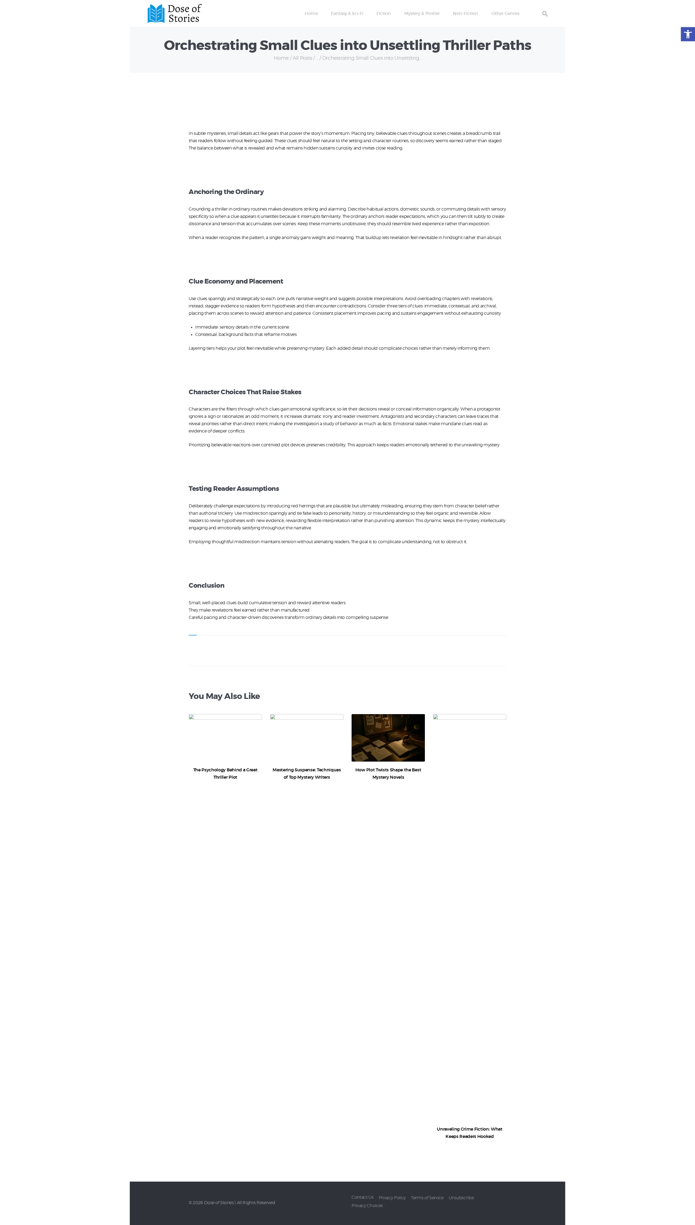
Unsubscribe (461, 1198)
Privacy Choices (367, 1206)
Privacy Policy (392, 1198)
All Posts (302, 58)
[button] (688, 34)
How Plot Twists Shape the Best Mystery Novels (388, 773)
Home (281, 58)
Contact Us (363, 1197)
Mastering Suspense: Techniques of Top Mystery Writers (307, 773)
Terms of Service (427, 1198)
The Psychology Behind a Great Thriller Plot (225, 773)
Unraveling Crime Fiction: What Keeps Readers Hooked (469, 1133)
